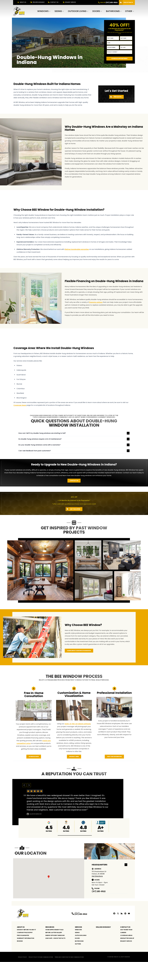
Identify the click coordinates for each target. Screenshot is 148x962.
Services (78, 927)
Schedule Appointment (119, 58)
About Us (23, 2)
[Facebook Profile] (114, 913)
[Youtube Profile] (129, 913)
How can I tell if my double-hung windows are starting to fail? (42, 433)
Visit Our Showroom (114, 756)
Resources (49, 927)
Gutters (78, 944)
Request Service (70, 2)
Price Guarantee (23, 935)
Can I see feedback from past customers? (34, 451)
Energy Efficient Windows (55, 935)
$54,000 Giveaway (39, 2)
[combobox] (119, 52)
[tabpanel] (74, 570)
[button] (75, 835)
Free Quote (117, 97)
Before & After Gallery (53, 932)
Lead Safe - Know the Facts (55, 938)
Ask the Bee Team (126, 930)
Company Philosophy (25, 932)
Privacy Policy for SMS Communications (41, 957)
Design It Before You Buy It (26, 930)
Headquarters (99, 864)
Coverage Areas (126, 935)
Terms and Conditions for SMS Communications (69, 957)
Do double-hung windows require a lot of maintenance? (40, 439)
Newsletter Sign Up (127, 938)
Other (128, 11)
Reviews (20, 941)
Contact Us (54, 2)
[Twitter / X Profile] (118, 913)
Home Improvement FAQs (54, 930)
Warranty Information (25, 938)
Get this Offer (75, 509)
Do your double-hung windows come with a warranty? (39, 445)
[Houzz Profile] (121, 913)
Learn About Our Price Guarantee (79, 650)
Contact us (74, 480)
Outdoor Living (77, 11)
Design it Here (74, 756)
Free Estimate (128, 2)
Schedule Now (34, 756)
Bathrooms (113, 11)
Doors (96, 11)
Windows (42, 11)
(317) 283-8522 (98, 891)
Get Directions (97, 876)
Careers (123, 932)
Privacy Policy (22, 957)
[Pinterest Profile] (125, 913)
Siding (58, 11)
